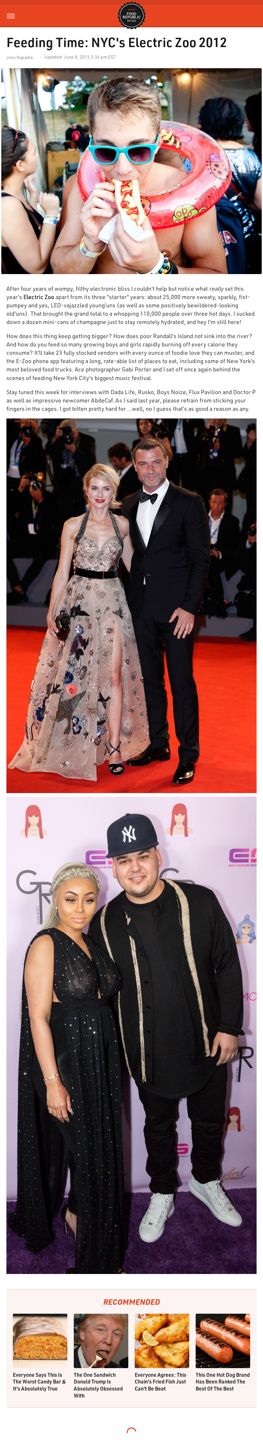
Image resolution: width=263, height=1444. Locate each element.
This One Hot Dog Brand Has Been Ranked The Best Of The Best (223, 1381)
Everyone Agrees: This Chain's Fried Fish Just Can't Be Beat (160, 1381)
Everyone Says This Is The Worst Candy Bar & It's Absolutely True (39, 1381)
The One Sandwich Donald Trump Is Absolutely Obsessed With (98, 1385)
